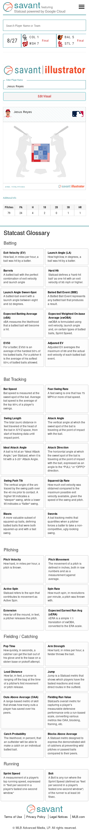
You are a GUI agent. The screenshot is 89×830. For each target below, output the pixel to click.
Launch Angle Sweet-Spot (20, 292)
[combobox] (44, 25)
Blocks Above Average (62, 734)
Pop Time (9, 646)
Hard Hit (53, 270)
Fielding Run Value (59, 697)
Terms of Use (13, 816)
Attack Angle (56, 418)
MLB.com (78, 816)
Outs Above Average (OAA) (20, 697)
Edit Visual (44, 96)
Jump (51, 672)
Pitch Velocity (12, 559)
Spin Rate (54, 589)
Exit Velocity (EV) (14, 253)
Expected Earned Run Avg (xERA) (65, 612)
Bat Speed (10, 389)
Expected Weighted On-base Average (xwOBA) (66, 316)
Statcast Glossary (27, 232)
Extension (9, 610)
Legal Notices (59, 816)
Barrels (8, 270)
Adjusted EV (55, 343)
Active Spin (10, 589)
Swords (53, 514)
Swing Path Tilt (13, 481)
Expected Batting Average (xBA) (20, 316)
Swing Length (12, 418)
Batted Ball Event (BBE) (63, 292)
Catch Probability (15, 734)
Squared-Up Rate (59, 481)
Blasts (7, 514)
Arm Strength (56, 646)
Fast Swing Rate (58, 389)
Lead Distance (13, 672)
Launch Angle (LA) (59, 253)
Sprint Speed (11, 773)
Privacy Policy (36, 816)
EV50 (6, 343)
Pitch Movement (58, 559)
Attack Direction (58, 447)
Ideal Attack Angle (15, 447)
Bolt (50, 773)
